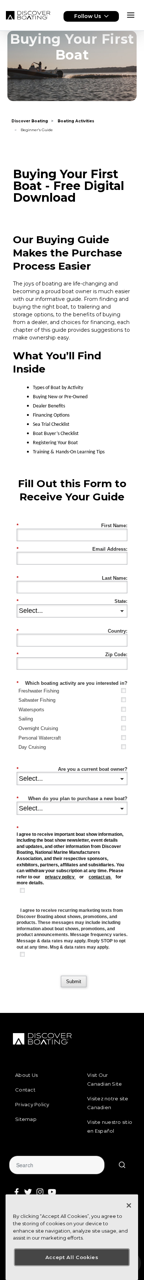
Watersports (31, 709)
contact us (100, 877)
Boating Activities (76, 121)
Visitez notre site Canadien (107, 1103)
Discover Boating (29, 121)
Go (122, 1165)
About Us (26, 1075)
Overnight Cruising (38, 728)
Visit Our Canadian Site (104, 1079)
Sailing (25, 719)
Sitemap (26, 1119)
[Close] (129, 1205)
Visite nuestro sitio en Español (109, 1126)
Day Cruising (32, 747)
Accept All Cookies (72, 1257)
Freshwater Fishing (38, 691)
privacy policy (60, 877)
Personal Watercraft (39, 738)
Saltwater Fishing (36, 700)
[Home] (28, 15)
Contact (25, 1090)
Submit (73, 981)
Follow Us (87, 16)
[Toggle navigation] (130, 15)
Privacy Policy (32, 1104)
